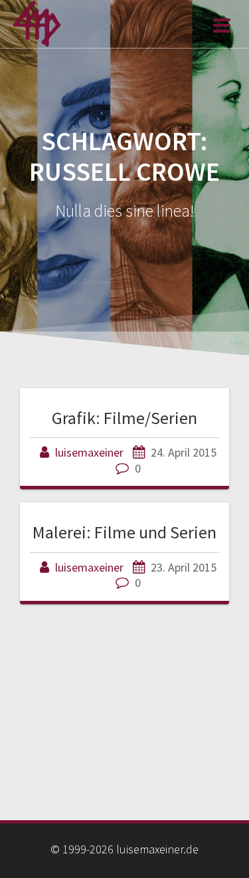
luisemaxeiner (89, 452)
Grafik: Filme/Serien (124, 418)
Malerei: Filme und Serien (124, 532)
